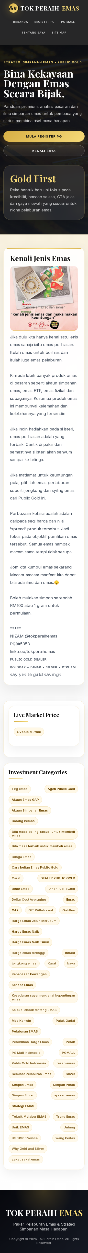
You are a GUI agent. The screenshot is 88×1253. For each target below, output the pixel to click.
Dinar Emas (21, 889)
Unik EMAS (20, 1127)
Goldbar (68, 910)
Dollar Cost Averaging (29, 899)
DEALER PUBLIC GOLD (58, 878)
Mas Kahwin (21, 1020)
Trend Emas (65, 1116)
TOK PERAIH (50, 8)
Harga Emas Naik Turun (30, 942)
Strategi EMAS (23, 1106)
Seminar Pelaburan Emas (31, 1074)
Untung (69, 1127)
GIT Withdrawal (40, 910)
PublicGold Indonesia (29, 1063)
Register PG (44, 21)
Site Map (59, 32)
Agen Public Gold (61, 789)
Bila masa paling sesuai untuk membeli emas (43, 833)
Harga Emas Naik (25, 931)
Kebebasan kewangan (29, 974)
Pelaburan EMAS (25, 1031)
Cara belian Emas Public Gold (35, 867)
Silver (70, 1074)
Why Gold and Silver (28, 1148)
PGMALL (68, 1053)
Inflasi (70, 953)
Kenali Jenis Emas (40, 258)
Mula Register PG (44, 136)
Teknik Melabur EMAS (29, 1116)
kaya (71, 963)
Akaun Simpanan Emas (30, 810)
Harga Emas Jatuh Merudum (34, 921)
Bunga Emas (22, 857)
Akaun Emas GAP (25, 799)
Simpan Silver (23, 1095)
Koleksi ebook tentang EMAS (34, 1010)
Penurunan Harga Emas (30, 1042)
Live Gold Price (29, 732)
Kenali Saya (43, 151)
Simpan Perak (64, 1085)
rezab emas (65, 1063)
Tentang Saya (33, 32)
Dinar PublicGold (61, 889)
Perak (70, 1042)
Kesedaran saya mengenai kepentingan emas (43, 997)
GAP (15, 910)
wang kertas (65, 1138)
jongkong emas (24, 963)
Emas (70, 899)
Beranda (20, 21)
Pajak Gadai (65, 1020)
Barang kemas (23, 821)
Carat (16, 878)
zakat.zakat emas (26, 1159)
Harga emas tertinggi (28, 953)
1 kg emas (20, 789)
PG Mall (68, 21)
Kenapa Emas (22, 985)
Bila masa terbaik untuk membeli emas (42, 846)
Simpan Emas (22, 1085)
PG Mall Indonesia (26, 1053)
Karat (52, 963)
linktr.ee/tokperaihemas (32, 651)
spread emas (64, 1095)
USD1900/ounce (25, 1138)
